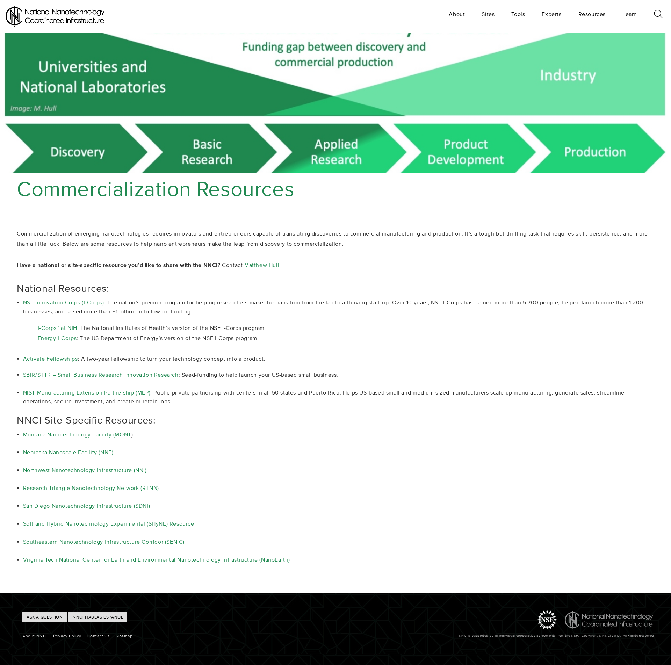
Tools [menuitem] (518, 14)
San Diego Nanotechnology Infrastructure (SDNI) (86, 506)
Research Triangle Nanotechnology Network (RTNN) (91, 488)
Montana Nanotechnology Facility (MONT (77, 434)
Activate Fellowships (50, 358)
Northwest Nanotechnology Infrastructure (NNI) (85, 470)
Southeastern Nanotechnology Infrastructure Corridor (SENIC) (104, 541)
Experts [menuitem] (551, 14)
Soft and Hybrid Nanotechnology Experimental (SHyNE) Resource (108, 523)
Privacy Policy (67, 636)
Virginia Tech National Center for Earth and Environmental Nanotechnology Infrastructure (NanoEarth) (156, 559)
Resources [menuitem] (592, 14)
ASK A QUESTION (45, 617)
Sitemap (124, 636)
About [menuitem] (457, 14)
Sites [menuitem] (488, 14)
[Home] (55, 24)
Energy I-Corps (57, 338)
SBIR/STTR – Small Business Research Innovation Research (101, 374)
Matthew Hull (261, 265)
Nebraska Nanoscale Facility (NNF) (68, 452)
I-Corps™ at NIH (57, 328)
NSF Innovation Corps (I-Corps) (63, 302)
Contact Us (98, 636)
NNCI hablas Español (98, 617)
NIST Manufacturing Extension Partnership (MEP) (87, 392)
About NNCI (34, 636)
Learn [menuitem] (629, 14)
